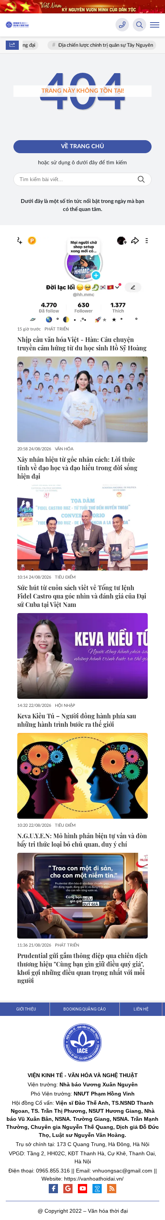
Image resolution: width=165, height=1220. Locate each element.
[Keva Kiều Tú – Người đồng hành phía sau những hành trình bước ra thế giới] (82, 656)
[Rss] (111, 1188)
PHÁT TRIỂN (57, 329)
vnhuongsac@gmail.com (122, 1171)
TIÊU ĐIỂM (65, 577)
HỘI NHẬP (65, 705)
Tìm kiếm (141, 179)
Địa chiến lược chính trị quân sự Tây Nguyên (100, 45)
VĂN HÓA (64, 449)
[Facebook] (53, 1188)
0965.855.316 (53, 1171)
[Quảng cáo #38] (82, 6)
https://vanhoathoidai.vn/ (94, 1179)
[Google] (68, 1188)
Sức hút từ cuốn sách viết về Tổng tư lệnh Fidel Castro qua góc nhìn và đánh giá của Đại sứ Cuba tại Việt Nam (81, 596)
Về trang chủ (82, 146)
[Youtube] (82, 1188)
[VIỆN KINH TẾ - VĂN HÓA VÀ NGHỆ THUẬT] (17, 25)
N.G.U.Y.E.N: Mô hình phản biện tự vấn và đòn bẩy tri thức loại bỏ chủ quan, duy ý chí (82, 840)
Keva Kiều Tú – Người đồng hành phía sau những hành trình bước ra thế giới (76, 720)
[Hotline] (122, 24)
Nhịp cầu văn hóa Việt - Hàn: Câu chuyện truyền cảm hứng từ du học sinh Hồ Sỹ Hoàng (82, 343)
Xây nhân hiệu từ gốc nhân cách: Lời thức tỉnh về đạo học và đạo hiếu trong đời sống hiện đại (77, 467)
